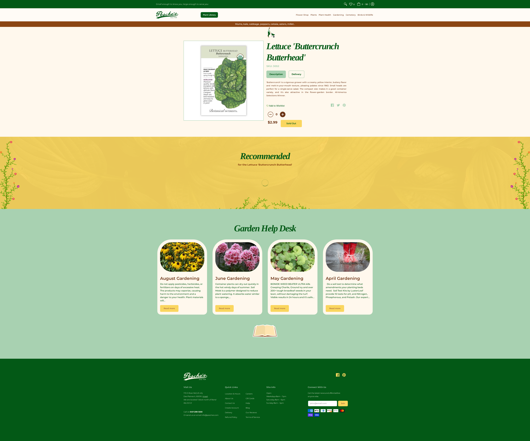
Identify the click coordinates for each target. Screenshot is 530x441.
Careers (249, 394)
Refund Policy (231, 417)
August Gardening (179, 278)
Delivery (228, 412)
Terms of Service (253, 417)
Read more (169, 308)
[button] (362, 4)
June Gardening (232, 278)
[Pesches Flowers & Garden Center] (167, 14)
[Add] (282, 114)
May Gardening (287, 278)
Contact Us (230, 403)
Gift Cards (250, 398)
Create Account (232, 408)
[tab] (276, 74)
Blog (248, 408)
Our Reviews (251, 412)
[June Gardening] (237, 257)
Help (248, 403)
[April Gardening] (348, 257)
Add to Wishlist (276, 105)
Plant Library (209, 15)
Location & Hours (232, 394)
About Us (229, 398)
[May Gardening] (293, 257)
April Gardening (343, 278)
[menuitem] (345, 4)
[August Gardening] (182, 257)
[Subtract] (270, 114)
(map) (205, 396)
